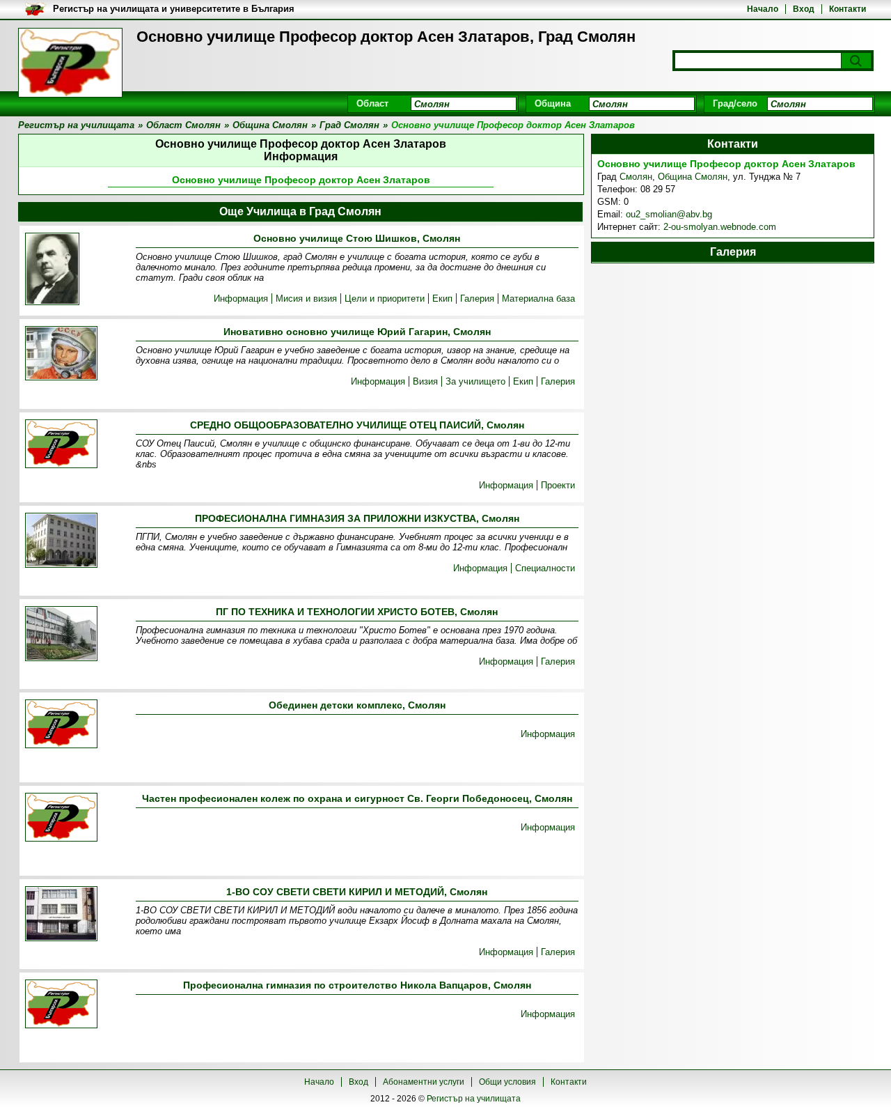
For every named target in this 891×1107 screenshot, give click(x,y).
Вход (803, 9)
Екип (442, 298)
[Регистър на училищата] (70, 63)
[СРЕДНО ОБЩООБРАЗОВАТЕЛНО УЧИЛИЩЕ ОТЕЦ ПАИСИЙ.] (61, 444)
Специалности (545, 568)
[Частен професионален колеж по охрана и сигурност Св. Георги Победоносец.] (61, 818)
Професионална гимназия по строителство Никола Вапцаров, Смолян (357, 985)
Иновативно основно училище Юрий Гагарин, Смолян (357, 331)
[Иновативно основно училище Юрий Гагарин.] (61, 354)
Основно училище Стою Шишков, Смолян (356, 238)
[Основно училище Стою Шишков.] (52, 270)
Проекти (558, 485)
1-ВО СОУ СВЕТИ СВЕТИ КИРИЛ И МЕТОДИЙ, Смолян (356, 891)
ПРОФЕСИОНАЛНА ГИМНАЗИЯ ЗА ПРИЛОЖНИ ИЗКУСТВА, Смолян (357, 518)
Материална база (538, 298)
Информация (241, 298)
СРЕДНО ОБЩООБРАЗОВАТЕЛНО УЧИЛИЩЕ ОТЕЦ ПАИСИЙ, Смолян (357, 425)
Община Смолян (692, 176)
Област (372, 103)
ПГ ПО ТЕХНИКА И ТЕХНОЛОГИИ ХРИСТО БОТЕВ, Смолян (357, 611)
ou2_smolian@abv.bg (669, 214)
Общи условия (507, 1082)
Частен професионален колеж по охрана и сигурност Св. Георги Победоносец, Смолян (357, 798)
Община (553, 103)
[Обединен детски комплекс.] (61, 724)
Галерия (477, 298)
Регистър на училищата (474, 1099)
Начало (762, 9)
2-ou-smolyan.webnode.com (719, 227)
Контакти (847, 9)
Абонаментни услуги (423, 1082)
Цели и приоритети (385, 298)
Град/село (735, 103)
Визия (425, 381)
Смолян (636, 176)
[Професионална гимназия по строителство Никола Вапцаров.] (61, 1005)
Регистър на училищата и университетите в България (173, 8)
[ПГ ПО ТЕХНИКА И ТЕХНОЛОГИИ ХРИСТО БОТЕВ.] (61, 634)
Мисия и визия (306, 298)
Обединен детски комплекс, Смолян (357, 705)
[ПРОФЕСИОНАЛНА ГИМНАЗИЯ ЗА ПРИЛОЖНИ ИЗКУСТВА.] (61, 541)
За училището (475, 381)
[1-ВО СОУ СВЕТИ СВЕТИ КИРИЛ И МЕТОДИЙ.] (61, 914)
